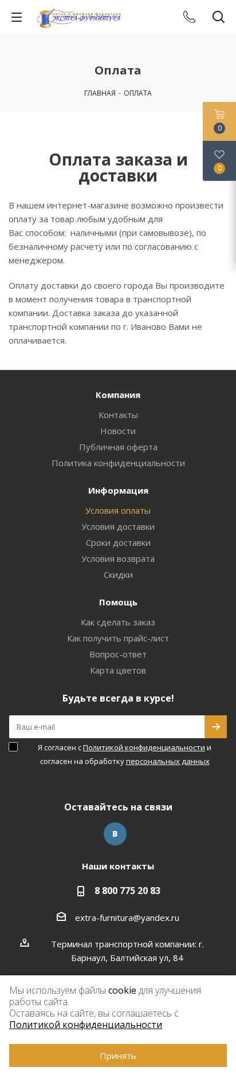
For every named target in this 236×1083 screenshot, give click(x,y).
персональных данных (168, 761)
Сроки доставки (118, 542)
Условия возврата (118, 558)
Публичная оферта (118, 446)
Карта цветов (118, 670)
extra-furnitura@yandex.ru (127, 917)
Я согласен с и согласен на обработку (124, 754)
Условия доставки (118, 526)
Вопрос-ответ (118, 654)
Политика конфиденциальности (118, 462)
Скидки (118, 574)
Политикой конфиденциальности (144, 747)
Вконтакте (115, 833)
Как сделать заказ (118, 622)
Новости (118, 430)
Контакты (118, 414)
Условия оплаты (118, 510)
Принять (118, 1055)
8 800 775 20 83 (127, 890)
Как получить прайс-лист (118, 638)
